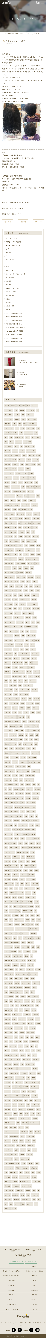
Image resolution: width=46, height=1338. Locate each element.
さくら (31, 676)
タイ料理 (30, 1019)
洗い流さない (8, 825)
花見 (33, 947)
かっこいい (25, 933)
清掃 (23, 636)
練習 (21, 780)
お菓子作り (14, 554)
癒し (20, 568)
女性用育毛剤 (30, 1136)
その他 (8, 310)
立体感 (7, 505)
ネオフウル (22, 960)
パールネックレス (34, 1123)
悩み (11, 1204)
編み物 (36, 870)
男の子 (30, 996)
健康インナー (8, 1037)
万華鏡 (32, 554)
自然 (16, 1010)
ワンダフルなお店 (24, 690)
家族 (17, 996)
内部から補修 (8, 654)
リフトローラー (14, 866)
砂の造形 (19, 987)
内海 (6, 541)
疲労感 (7, 942)
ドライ (7, 1096)
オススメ (30, 491)
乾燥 (20, 744)
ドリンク (7, 663)
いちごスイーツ (31, 636)
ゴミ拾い (13, 500)
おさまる (31, 455)
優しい (19, 577)
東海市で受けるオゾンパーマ (12, 208)
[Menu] (42, 2)
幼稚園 (36, 996)
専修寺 (15, 780)
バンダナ (13, 559)
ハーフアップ (18, 1028)
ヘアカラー (35, 595)
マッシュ (22, 451)
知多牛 (16, 1150)
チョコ (22, 581)
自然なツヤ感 (34, 1168)
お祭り (21, 775)
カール (38, 554)
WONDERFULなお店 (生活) (14, 338)
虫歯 (28, 861)
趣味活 (13, 802)
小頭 (17, 884)
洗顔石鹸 (13, 951)
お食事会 (22, 708)
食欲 (21, 1172)
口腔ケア (14, 1141)
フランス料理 (8, 690)
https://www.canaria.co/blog (13, 101)
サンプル (30, 1023)
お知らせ (13, 843)
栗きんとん (28, 572)
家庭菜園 (7, 1019)
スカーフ (16, 649)
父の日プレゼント (30, 464)
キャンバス (17, 789)
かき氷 (14, 509)
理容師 (7, 527)
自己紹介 (12, 992)
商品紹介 (20, 897)
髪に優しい (8, 1114)
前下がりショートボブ (18, 672)
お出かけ (8, 299)
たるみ (21, 1037)
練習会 (22, 703)
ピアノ (38, 1114)
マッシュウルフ (31, 802)
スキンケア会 (30, 1032)
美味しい (13, 523)
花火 (26, 473)
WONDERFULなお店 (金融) (14, 342)
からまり (7, 1141)
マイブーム (32, 1028)
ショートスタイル (29, 446)
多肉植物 (25, 568)
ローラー (22, 1154)
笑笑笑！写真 (10, 306)
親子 (17, 1005)
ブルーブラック (19, 640)
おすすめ (7, 424)
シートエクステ (31, 879)
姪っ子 (27, 1050)
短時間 (19, 852)
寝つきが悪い (36, 938)
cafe (33, 532)
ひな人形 (35, 1118)
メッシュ (14, 451)
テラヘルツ (14, 1154)
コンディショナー (34, 820)
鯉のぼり (19, 956)
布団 (38, 622)
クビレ (13, 739)
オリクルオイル (21, 1145)
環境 (34, 784)
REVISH (16, 694)
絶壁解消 (7, 464)
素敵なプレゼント (10, 577)
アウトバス (21, 460)
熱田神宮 (35, 1068)
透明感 (28, 708)
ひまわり (27, 1001)
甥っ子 (21, 1050)
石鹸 (26, 663)
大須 (26, 739)
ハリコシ (33, 631)
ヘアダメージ (19, 793)
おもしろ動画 (8, 1032)
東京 (34, 748)
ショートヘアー (31, 451)
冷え (6, 1118)
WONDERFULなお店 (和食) (14, 313)
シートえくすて (30, 1064)
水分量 (7, 1181)
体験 (37, 1005)
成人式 (7, 645)
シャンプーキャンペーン (11, 784)
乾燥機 (7, 627)
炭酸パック (37, 848)
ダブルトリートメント (24, 1068)
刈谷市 (38, 545)
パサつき (13, 744)
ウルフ (38, 455)
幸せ (24, 766)
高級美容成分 (30, 1109)
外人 (12, 793)
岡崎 (35, 744)
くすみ (16, 1159)
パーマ (22, 428)
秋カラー (35, 581)
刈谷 (22, 784)
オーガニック (28, 482)
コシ (21, 888)
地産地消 (7, 1177)
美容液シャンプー (10, 1123)
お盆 (22, 1064)
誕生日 (27, 622)
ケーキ (16, 838)
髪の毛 (34, 617)
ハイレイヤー (33, 974)
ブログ (26, 992)
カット (8, 256)
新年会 (20, 843)
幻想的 (7, 1055)
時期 (6, 920)
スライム (7, 1105)
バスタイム (35, 1195)
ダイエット (17, 906)
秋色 (23, 541)
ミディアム (14, 433)
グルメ (14, 712)
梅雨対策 (22, 1032)
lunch (28, 748)
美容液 (13, 545)
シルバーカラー (28, 780)
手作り (7, 559)
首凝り (25, 870)
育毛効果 (17, 983)
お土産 (7, 744)
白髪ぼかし (31, 1145)
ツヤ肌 (32, 978)
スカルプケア (8, 415)
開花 (38, 915)
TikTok (7, 1050)
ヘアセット (30, 969)
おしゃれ (28, 893)
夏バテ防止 (8, 1064)
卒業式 (14, 568)
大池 (38, 947)
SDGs (7, 267)
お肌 (18, 1087)
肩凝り (21, 1141)
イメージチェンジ (10, 514)
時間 (29, 766)
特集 (34, 893)
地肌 (6, 911)
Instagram (14, 1050)
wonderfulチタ (14, 1073)
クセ (6, 685)
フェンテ (29, 1154)
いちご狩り (13, 685)
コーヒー (21, 1127)
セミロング (27, 536)
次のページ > (38, 222)
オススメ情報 (10, 277)
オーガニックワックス (22, 974)
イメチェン (33, 681)
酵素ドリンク (8, 640)
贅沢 (6, 586)
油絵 (10, 789)
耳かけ (16, 446)
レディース (31, 1163)
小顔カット (21, 532)
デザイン (17, 1204)
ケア (35, 1204)
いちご (7, 951)
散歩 (15, 595)
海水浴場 (17, 807)
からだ (38, 843)
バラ (28, 1078)
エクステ (22, 879)
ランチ (27, 437)
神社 (24, 424)
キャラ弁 (23, 996)
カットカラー (22, 1019)
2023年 (37, 640)
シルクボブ (19, 586)
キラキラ (7, 1100)
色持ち (38, 1172)
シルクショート (30, 550)
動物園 (24, 500)
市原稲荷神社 (19, 550)
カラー (20, 536)
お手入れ (28, 469)
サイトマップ (34, 1309)
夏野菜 (24, 509)
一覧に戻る (23, 222)
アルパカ (7, 1082)
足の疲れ (37, 1132)
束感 (6, 1172)
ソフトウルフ (8, 924)
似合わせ (13, 532)
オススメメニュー (14, 848)
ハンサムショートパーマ (11, 581)
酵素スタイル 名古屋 (12, 288)
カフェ (35, 527)
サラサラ (33, 649)
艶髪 (23, 415)
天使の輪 (7, 509)
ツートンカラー (19, 730)
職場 (34, 1141)
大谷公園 (17, 924)
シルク (30, 509)
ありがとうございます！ (28, 829)
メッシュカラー (15, 505)
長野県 (7, 1078)
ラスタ (38, 1001)
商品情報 (8, 285)
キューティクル (26, 1199)
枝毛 (11, 888)
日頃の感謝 (27, 987)
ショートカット (14, 703)
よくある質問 (10, 295)
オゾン (32, 645)
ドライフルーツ (27, 685)
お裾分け (20, 572)
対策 (27, 1037)
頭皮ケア (24, 1123)
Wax (35, 482)
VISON (7, 757)
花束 (26, 586)
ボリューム (20, 893)
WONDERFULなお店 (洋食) (14, 317)
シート (37, 906)
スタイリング (35, 753)
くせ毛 (23, 1163)
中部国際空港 (30, 857)
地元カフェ (8, 478)
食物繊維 (30, 906)
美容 (24, 1023)
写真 (13, 1100)
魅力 (6, 437)
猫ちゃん (32, 1073)
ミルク (22, 1136)
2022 (31, 473)
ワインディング (9, 428)
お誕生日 (7, 1014)
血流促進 (17, 947)
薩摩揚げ (31, 721)
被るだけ (23, 965)
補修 (28, 1105)
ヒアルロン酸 (8, 983)
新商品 (7, 884)
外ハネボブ (31, 563)
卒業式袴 (29, 672)
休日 (11, 437)
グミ (25, 1028)
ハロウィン (8, 595)
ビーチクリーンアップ (24, 1118)
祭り (20, 685)
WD (16, 825)
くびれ (7, 590)
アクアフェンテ (9, 1190)
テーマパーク (25, 505)
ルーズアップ (8, 613)
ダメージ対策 (19, 1190)
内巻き (25, 455)
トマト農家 (26, 771)
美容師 (30, 902)
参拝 (12, 550)
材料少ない (15, 875)
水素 (29, 1150)
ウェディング (35, 1105)
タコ (28, 1195)
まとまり (12, 518)
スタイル (13, 1208)
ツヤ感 (32, 1114)
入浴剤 (7, 545)
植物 (26, 681)
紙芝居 (14, 861)
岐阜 (20, 424)
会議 (26, 843)
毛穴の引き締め (34, 1041)
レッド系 (29, 838)
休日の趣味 (15, 965)
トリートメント (11, 260)
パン (6, 735)
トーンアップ (18, 978)
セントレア (8, 617)
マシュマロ (24, 875)
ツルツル (7, 676)
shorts (14, 897)
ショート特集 (25, 947)
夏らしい (14, 708)
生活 (6, 978)
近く (12, 1078)
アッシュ (24, 699)
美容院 (26, 1046)
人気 (37, 428)
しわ (33, 1050)
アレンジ (7, 599)
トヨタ (32, 915)
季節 (29, 1055)
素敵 (30, 699)
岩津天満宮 (13, 1127)
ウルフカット (23, 762)
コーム (13, 870)
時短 (11, 978)
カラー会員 (8, 608)
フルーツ (29, 789)
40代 (23, 406)
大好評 (38, 920)
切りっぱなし (19, 473)
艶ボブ (37, 703)
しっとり (12, 911)
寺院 (23, 748)
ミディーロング (30, 775)
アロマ (12, 442)
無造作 (38, 487)
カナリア (19, 992)
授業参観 (12, 987)
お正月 (7, 753)
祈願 (6, 1073)
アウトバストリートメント (12, 1163)
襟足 (25, 676)
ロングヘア (15, 464)
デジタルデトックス (25, 1181)
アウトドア (36, 983)
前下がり (7, 672)
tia (36, 1046)
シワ (16, 1037)
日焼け (38, 1050)
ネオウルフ (37, 586)
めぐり (24, 902)
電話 (31, 1100)
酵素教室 (17, 419)
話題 (28, 532)
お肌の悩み (25, 1087)
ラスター (37, 969)
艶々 (16, 604)
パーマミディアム (15, 455)
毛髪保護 (37, 1023)
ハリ (16, 888)
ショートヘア (8, 636)
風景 (11, 1001)
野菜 (23, 802)
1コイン (28, 1141)
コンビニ (7, 1091)
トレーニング (15, 487)
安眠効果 (7, 965)
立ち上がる (13, 1046)
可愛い (7, 455)
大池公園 (14, 775)
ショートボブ (8, 419)
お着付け (24, 848)
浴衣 (25, 496)
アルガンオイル (9, 974)
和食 (19, 717)
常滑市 (24, 419)
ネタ (16, 1032)
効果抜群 (25, 852)
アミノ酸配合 (24, 1073)
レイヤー (25, 712)
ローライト (18, 613)
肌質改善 (19, 663)
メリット (12, 631)
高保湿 (15, 1114)
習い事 (7, 802)
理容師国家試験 (16, 491)
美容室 (13, 406)
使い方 (31, 924)
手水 (31, 640)
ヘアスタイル (8, 410)
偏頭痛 (24, 942)
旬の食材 (7, 1186)
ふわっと (34, 658)
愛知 (31, 1132)
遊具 (6, 726)
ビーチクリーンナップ (11, 960)
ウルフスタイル (16, 1023)
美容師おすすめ (14, 1136)
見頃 (11, 920)
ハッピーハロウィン (10, 572)
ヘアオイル (35, 884)
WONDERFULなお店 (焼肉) (14, 334)
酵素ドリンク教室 (27, 911)
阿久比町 (28, 798)
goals (38, 1109)
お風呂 (25, 834)
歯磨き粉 (27, 1010)
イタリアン (36, 793)
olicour (14, 1109)
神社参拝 (32, 843)
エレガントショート (10, 717)
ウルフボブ (23, 604)
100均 (29, 442)
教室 (13, 663)
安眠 (29, 938)
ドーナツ (7, 857)
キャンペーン (26, 608)
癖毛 (24, 744)
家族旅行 (7, 1023)
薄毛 (21, 1114)
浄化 (21, 1010)
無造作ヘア (27, 518)
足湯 (11, 1041)
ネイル (19, 1014)
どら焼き (19, 739)
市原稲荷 (27, 784)
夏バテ (34, 1055)
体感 (6, 1136)
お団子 (7, 523)
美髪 (28, 717)
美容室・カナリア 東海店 (14, 242)
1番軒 (26, 1100)
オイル (32, 852)
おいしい (21, 469)
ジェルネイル (8, 446)
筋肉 (18, 902)
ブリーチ (28, 617)
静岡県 (7, 933)
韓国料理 (32, 545)
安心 (39, 1199)
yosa (32, 1037)
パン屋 (29, 460)
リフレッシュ (36, 1181)
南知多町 (28, 793)
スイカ (7, 532)
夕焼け (31, 816)
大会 (24, 442)
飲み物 (24, 906)
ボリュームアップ (33, 604)
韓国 (6, 1001)
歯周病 (33, 861)
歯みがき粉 (28, 866)
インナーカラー (36, 437)
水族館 (7, 554)
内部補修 (18, 1168)
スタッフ (19, 545)
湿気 (27, 1127)
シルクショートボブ (16, 627)
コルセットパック (10, 852)
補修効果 (16, 1064)
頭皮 (29, 523)
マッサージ (34, 933)
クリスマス (36, 608)
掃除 (6, 1127)
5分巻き (7, 487)
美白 (20, 951)
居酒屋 (13, 798)
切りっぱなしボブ (14, 541)
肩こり (19, 870)
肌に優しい (13, 1118)
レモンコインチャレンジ (11, 1132)
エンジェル (37, 789)
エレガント (26, 753)
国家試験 (13, 527)
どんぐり (21, 559)
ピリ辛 (37, 1019)
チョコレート (34, 1087)
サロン (14, 424)
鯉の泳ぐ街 (15, 1195)
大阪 (16, 690)
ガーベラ (7, 1087)
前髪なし (13, 482)
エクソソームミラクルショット (15, 274)
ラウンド (14, 762)
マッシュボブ (31, 1091)
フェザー (18, 766)
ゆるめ (24, 523)
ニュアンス (24, 478)
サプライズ (20, 622)
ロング (7, 433)
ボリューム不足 (25, 1159)
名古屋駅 (7, 875)
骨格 (22, 884)
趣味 (31, 870)
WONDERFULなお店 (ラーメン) (15, 327)
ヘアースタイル (9, 473)
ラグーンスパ (31, 960)
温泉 (37, 735)
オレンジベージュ (31, 541)
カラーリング (8, 604)
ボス (38, 550)
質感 (6, 631)
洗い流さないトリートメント (12, 721)
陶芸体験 (19, 816)
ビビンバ (7, 861)
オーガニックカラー (10, 1068)
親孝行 (14, 1019)
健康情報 (8, 281)
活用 (33, 920)
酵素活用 (24, 820)
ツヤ (6, 1204)
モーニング (18, 834)
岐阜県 (31, 613)
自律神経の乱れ (15, 942)
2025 (6, 866)
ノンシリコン (36, 523)
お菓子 (20, 595)
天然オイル (22, 1109)
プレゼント (30, 703)
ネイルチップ (26, 1014)
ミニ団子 (23, 1150)
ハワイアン (20, 798)
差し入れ (12, 726)
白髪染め (34, 599)
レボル (24, 1091)
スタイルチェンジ (34, 730)
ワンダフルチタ (9, 996)
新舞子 (26, 956)
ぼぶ (20, 938)
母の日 (35, 987)
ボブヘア (29, 514)
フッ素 (34, 1010)
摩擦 (30, 762)
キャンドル (34, 1096)
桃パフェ (34, 1177)
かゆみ (36, 902)
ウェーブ (35, 460)
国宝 (6, 681)
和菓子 (32, 712)
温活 (6, 1041)
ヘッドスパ (8, 649)
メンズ (20, 681)
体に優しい (32, 834)
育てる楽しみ (26, 1059)
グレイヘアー (35, 654)
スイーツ (7, 712)
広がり (26, 1114)
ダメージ (29, 1204)
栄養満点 (27, 1172)
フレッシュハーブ (16, 1059)
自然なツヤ (8, 1199)
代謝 (22, 631)
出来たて (26, 1096)
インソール (19, 645)
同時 (26, 640)
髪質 (34, 1199)
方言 (27, 915)
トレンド (17, 415)
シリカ (35, 1150)
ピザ (12, 1005)
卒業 (36, 924)
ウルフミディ (14, 757)
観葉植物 (19, 1100)
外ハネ (7, 460)
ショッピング (25, 658)
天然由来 (25, 1168)
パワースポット (32, 424)
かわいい (7, 915)
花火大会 (19, 496)
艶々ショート (20, 514)
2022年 (7, 482)
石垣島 (31, 735)
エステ (37, 1037)
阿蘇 (13, 829)
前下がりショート (16, 753)
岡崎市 (7, 1010)
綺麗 (31, 586)
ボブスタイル (8, 730)
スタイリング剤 (31, 811)
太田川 (7, 798)
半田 (20, 712)
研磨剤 (7, 870)
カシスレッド (8, 838)
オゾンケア (14, 1181)
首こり (13, 902)
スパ (24, 938)
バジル (7, 1059)
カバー (28, 884)
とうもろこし (15, 1186)
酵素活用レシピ (11, 292)
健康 (24, 577)
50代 (37, 1163)
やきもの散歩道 (9, 969)
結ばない (35, 708)
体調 (33, 1172)
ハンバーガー (8, 1150)
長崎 (22, 915)
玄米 (18, 802)
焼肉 (6, 992)
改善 (6, 748)
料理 (6, 848)
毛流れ (7, 469)
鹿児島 (25, 721)
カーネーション (20, 1078)
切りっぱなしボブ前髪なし (12, 699)
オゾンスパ (19, 1082)
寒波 (12, 645)
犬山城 (37, 676)
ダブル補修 (15, 915)
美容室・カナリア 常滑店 (8, 214)
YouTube (7, 897)
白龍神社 (7, 762)
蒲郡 (20, 527)
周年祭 (38, 825)
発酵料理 (14, 1177)
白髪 (39, 464)
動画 (15, 938)
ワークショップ (9, 766)
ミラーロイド (10, 263)
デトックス (18, 1041)
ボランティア (24, 1132)
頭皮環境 (27, 1190)
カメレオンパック (10, 1145)
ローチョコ (37, 762)
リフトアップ (8, 947)
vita (32, 1046)
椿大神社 (30, 965)
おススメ (7, 451)
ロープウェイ (14, 811)
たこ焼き (19, 726)
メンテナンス (23, 667)
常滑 (26, 545)
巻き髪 (30, 744)
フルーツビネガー (10, 771)
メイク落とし (26, 951)
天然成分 (30, 577)
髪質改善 (8, 253)
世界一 (26, 978)
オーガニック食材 (24, 1177)
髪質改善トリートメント (30, 627)
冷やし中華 (36, 1059)
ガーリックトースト (16, 1096)
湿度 (19, 500)
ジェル (7, 1028)
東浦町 (7, 816)
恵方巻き (7, 879)
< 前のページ (7, 222)
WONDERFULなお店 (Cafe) (14, 324)
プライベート (18, 1001)
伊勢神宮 (7, 667)
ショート (34, 406)
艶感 (23, 487)
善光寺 (25, 613)
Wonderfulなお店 (17, 676)
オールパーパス (23, 825)
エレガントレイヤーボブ (28, 807)
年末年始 (36, 838)
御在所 (7, 811)
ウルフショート (32, 757)
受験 (18, 1123)
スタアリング (8, 1159)
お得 (15, 608)
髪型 (28, 406)
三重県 (7, 739)
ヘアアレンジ (30, 428)
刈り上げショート (24, 599)
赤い (13, 1087)
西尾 (29, 527)
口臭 (34, 866)
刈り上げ (14, 599)
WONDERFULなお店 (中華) (14, 320)
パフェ (22, 838)
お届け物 (13, 469)
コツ (17, 428)
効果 (6, 703)
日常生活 (8, 302)
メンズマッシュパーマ (22, 929)
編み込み (27, 595)
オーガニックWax (26, 1186)
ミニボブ (25, 554)
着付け (32, 992)
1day (18, 911)
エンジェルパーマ (10, 622)
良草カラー (9, 270)
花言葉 (33, 1078)
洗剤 (6, 518)
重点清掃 (36, 699)
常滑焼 (13, 816)
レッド (26, 645)
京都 (15, 681)
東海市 (7, 406)
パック (25, 1041)
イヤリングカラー (18, 617)
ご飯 (36, 433)
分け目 (22, 1195)
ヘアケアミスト (9, 1168)
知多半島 (35, 536)
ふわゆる (19, 518)
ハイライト (32, 500)
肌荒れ (27, 920)
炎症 (6, 906)
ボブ (16, 410)
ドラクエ (37, 1100)
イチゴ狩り (35, 690)
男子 (18, 933)
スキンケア (21, 861)
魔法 (32, 568)
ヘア (20, 433)
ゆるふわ (18, 442)
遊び (6, 987)
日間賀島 (35, 1014)
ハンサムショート (10, 496)
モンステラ (13, 735)
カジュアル (8, 780)
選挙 (27, 649)
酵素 (32, 487)
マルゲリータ (35, 771)
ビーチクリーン (9, 563)
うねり (7, 793)
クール (19, 771)
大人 (20, 608)
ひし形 (18, 748)
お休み (7, 843)
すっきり (37, 577)
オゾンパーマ (19, 214)
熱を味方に (16, 1199)
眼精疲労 (30, 942)
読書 (27, 631)
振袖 (30, 848)
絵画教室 (35, 798)
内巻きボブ (8, 658)
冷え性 (7, 1154)
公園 (37, 721)
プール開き (32, 478)
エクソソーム (8, 834)
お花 (33, 1001)
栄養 (26, 816)
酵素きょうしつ (34, 929)
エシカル (36, 514)
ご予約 (31, 825)
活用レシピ (8, 820)
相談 (23, 1204)
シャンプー (35, 505)
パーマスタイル (24, 694)
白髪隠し (12, 893)
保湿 (6, 888)
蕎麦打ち (30, 1005)
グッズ (14, 1105)
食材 (6, 893)
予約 (13, 956)
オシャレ (17, 636)
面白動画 (7, 1109)
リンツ (28, 581)
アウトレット (28, 726)
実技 (24, 491)
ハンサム (7, 491)
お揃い (35, 663)
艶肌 (6, 1046)
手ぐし (12, 748)
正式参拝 (14, 667)
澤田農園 (23, 1005)
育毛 (34, 1190)
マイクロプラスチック (32, 559)
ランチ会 (7, 708)
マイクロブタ (8, 536)
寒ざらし (7, 1195)
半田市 (38, 712)
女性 (18, 406)
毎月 (23, 789)
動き (33, 622)
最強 (38, 496)
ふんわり (16, 478)
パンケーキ (8, 694)
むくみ (7, 902)
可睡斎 (35, 951)
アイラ (7, 1005)
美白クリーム (15, 857)
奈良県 (7, 807)
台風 (37, 563)
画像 (38, 1073)
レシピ (22, 811)
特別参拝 (7, 956)
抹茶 (23, 857)
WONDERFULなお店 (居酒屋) (15, 331)
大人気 (20, 482)
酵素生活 (14, 879)
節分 (22, 649)
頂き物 (12, 586)
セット (20, 1046)
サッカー (23, 1055)
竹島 (24, 527)
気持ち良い (8, 938)
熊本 (18, 829)
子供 (6, 442)
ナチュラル (36, 518)
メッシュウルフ (9, 929)
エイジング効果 (26, 983)
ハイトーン (16, 658)
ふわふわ (31, 667)
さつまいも (21, 1105)
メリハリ (23, 757)
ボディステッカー (30, 897)
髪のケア (22, 969)
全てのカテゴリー (11, 238)
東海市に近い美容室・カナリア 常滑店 (16, 202)
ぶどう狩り (16, 820)
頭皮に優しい (13, 1172)
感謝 (13, 1014)
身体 (38, 888)
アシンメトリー (19, 920)
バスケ (13, 933)
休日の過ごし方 (19, 437)
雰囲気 (7, 1208)
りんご (36, 726)
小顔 (12, 884)
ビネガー (7, 775)
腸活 (27, 487)
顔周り (36, 739)
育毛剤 (7, 550)
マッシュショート (20, 563)
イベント (7, 829)
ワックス (31, 496)
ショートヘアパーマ (24, 654)
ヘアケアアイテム (29, 888)
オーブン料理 (14, 1055)
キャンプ (7, 568)
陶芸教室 (21, 735)
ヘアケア (13, 460)
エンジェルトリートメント (32, 1082)
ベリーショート (28, 433)
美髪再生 (31, 875)
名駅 (31, 739)
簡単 (22, 464)
